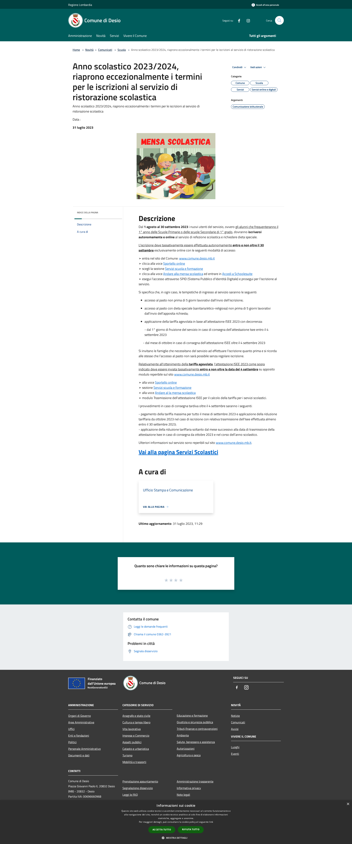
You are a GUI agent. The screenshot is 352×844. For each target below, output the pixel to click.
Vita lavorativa (131, 729)
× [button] (347, 804)
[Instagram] (246, 20)
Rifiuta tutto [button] (190, 829)
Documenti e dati (78, 755)
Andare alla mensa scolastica (183, 273)
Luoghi (235, 747)
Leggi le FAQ (130, 794)
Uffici (71, 729)
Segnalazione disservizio (137, 788)
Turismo (127, 755)
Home (76, 50)
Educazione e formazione (192, 715)
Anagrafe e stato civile (136, 715)
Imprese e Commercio (135, 735)
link (211, 821)
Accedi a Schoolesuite (237, 273)
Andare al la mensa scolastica (175, 392)
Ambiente (183, 735)
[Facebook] (237, 20)
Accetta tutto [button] (162, 829)
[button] (175, 838)
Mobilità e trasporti (134, 762)
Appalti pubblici (132, 742)
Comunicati (105, 50)
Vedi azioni (256, 67)
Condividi (237, 67)
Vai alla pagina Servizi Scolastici (178, 452)
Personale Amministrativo (84, 749)
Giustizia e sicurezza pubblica (195, 722)
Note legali (183, 794)
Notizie (235, 715)
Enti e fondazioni (78, 735)
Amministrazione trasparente (195, 781)
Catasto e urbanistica (135, 749)
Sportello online (174, 263)
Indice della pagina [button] (87, 212)
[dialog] (176, 822)
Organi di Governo (79, 715)
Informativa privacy (189, 788)
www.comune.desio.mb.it (197, 258)
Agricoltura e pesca (189, 755)
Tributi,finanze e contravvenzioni (197, 729)
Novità (89, 50)
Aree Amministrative (81, 722)
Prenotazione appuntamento (140, 781)
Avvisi (235, 729)
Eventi (235, 753)
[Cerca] (279, 20)
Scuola (122, 50)
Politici (72, 742)
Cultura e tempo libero (136, 722)
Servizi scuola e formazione (184, 268)
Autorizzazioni (186, 748)
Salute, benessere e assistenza (196, 742)
